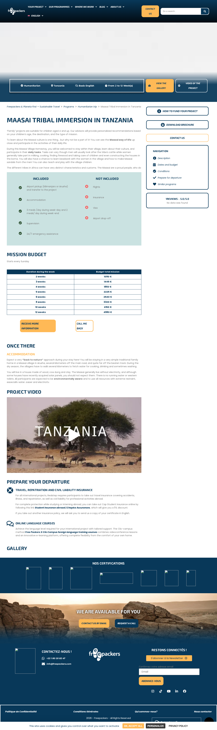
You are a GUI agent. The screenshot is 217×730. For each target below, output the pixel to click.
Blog (102, 6)
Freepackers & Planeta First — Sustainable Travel (33, 106)
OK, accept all (133, 725)
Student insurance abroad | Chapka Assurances (62, 507)
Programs (69, 106)
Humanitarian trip (87, 106)
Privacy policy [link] (178, 725)
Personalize (155, 725)
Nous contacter (203, 711)
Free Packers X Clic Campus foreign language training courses (61, 532)
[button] (74, 435)
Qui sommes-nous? (146, 711)
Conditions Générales (85, 711)
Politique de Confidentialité (21, 711)
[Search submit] (205, 11)
